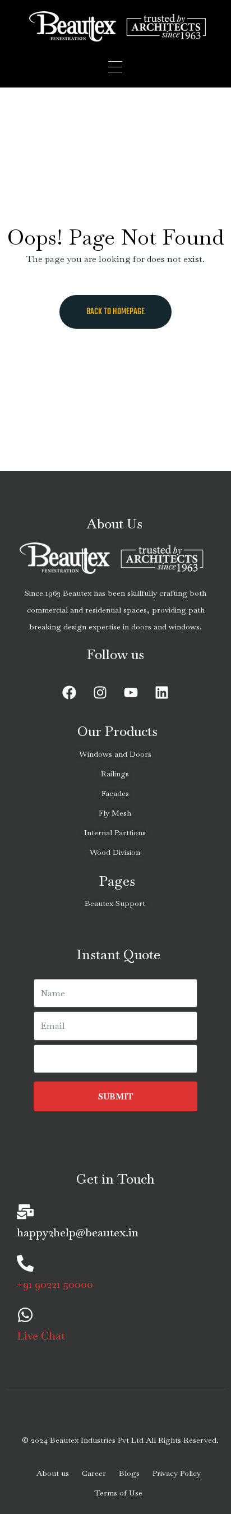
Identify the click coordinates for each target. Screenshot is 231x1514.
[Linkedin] (162, 693)
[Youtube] (131, 693)
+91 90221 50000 (55, 1284)
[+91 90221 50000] (25, 1263)
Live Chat (41, 1335)
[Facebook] (70, 693)
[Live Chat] (25, 1314)
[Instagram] (100, 693)
